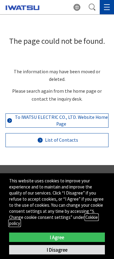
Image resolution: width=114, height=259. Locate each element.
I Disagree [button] (57, 250)
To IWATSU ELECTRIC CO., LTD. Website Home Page (61, 120)
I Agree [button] (57, 237)
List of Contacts (61, 140)
